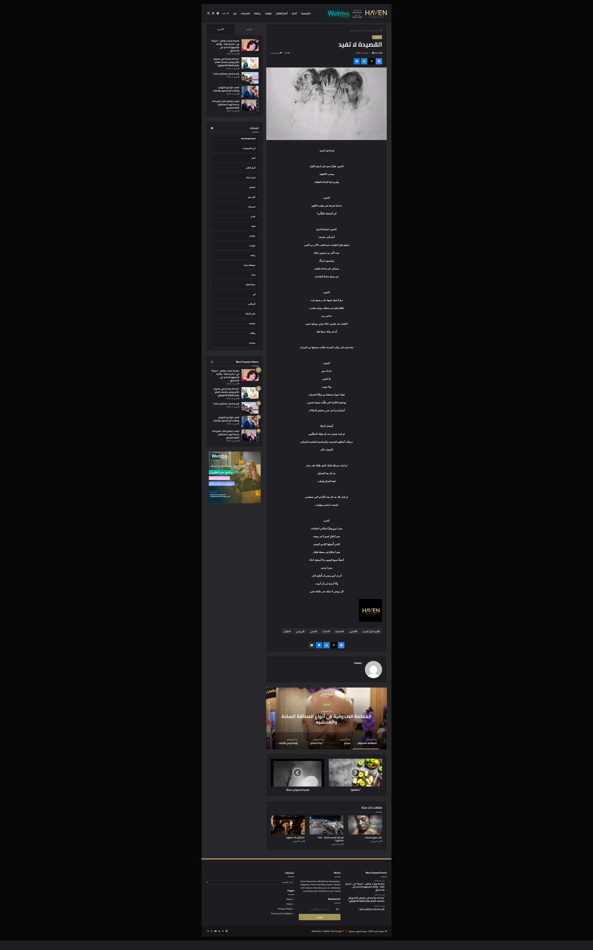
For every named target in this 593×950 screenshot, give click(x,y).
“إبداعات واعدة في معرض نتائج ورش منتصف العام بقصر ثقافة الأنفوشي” (226, 62)
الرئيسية (305, 13)
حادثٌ (325, 631)
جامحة (338, 631)
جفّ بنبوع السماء (373, 837)
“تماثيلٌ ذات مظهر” (295, 837)
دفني (312, 631)
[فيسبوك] (379, 61)
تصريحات (245, 13)
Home (289, 904)
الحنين (352, 631)
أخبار (294, 13)
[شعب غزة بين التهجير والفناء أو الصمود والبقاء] (250, 91)
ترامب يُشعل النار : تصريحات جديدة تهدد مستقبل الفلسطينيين (225, 104)
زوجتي (299, 631)
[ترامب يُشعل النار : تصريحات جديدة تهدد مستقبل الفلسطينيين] (250, 105)
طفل (286, 631)
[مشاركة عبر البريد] (312, 645)
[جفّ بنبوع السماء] (365, 825)
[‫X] (371, 61)
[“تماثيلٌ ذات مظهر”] (288, 825)
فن (234, 13)
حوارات (268, 13)
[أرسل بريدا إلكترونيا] (373, 53)
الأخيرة (220, 29)
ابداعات (367, 30)
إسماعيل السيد (370, 631)
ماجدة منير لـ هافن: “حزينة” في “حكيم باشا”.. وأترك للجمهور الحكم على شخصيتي (225, 45)
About (289, 899)
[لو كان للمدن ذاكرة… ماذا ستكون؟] (326, 825)
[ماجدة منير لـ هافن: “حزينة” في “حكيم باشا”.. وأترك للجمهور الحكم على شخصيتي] (250, 45)
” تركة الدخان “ (326, 719)
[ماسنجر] (357, 61)
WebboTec (316, 931)
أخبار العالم (282, 13)
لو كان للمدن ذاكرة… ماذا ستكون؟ (330, 838)
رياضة (257, 13)
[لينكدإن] (364, 61)
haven (377, 53)
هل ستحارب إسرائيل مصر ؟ (226, 74)
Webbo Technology (332, 931)
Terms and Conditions (281, 913)
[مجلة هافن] (356, 13)
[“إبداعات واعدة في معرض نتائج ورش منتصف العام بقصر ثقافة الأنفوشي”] (250, 63)
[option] (326, 718)
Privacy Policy (285, 909)
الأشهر (249, 29)
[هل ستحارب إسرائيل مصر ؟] (250, 78)
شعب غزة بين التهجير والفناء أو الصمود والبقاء (226, 89)
